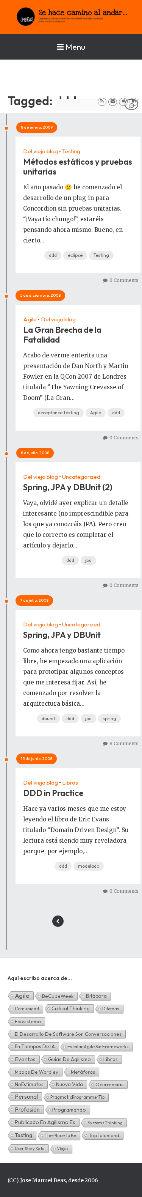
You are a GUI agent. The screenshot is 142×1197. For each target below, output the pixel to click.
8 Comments (124, 743)
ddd (53, 255)
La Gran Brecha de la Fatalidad (62, 334)
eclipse (75, 255)
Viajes (62, 1148)
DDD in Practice (53, 793)
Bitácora (96, 996)
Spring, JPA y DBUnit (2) (67, 487)
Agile (30, 319)
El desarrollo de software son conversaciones (68, 1034)
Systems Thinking (105, 1122)
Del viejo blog (40, 151)
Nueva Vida (69, 1084)
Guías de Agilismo (69, 1059)
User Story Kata (30, 1148)
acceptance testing (58, 412)
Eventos (25, 1059)
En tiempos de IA (35, 1046)
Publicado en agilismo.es (45, 1122)
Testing (71, 151)
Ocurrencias (109, 1084)
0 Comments (124, 280)
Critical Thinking (70, 1008)
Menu (75, 47)
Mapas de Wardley (36, 1072)
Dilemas (110, 1008)
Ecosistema (28, 1021)
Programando (69, 1109)
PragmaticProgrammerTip (77, 1097)
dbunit (48, 718)
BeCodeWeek (57, 996)
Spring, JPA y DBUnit (62, 634)
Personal (26, 1096)
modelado (88, 866)
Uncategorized (81, 476)
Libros (70, 782)
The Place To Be (60, 1135)
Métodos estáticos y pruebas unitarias (77, 166)
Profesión (27, 1109)
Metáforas (83, 1072)
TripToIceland (104, 1135)
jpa (88, 560)
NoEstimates (29, 1084)
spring (109, 718)
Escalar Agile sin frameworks (98, 1046)
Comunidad (27, 1008)
